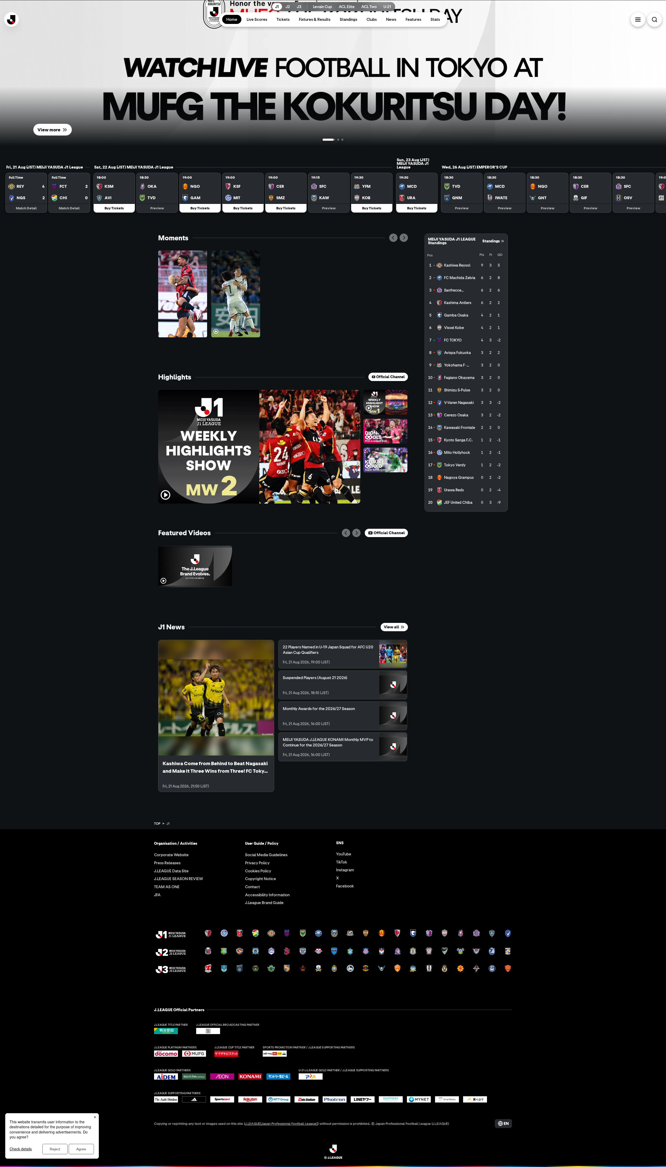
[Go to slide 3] (342, 140)
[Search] (654, 19)
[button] (638, 19)
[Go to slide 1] (324, 140)
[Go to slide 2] (333, 140)
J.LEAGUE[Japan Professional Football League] (281, 1123)
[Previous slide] (393, 238)
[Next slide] (404, 238)
